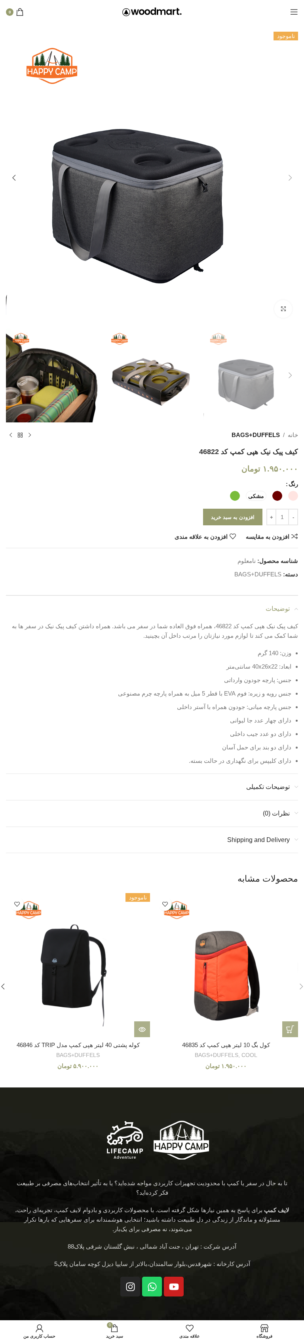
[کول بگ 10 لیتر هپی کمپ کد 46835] (226, 965)
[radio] (293, 496)
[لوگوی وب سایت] (152, 11)
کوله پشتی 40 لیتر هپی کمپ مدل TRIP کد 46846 (78, 1045)
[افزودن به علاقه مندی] (165, 904)
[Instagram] (130, 1286)
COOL (249, 1055)
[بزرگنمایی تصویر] (283, 309)
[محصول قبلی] (29, 435)
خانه (293, 434)
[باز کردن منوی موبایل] (294, 12)
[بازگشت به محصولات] (20, 435)
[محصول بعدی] (10, 435)
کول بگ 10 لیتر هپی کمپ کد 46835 (226, 1045)
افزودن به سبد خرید (233, 517)
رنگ (293, 484)
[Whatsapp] (152, 1286)
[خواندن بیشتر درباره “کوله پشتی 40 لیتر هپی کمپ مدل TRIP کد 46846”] (142, 1029)
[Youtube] (174, 1286)
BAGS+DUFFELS (256, 434)
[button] (290, 178)
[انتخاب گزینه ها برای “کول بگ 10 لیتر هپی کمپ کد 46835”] (290, 1029)
